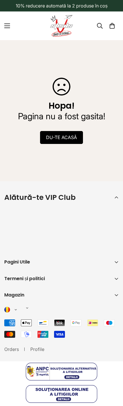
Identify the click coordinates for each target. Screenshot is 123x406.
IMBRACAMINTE (21, 325)
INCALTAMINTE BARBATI (30, 335)
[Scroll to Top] (112, 375)
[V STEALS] (61, 25)
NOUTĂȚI (14, 316)
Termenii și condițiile (72, 248)
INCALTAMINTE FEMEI (28, 345)
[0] (112, 25)
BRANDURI (15, 355)
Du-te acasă (61, 137)
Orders (11, 349)
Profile (37, 349)
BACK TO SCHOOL (24, 306)
